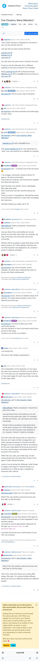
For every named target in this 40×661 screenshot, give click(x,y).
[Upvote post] (34, 81)
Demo (25, 8)
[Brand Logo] (4, 6)
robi (4, 108)
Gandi (13, 476)
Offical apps (32, 4)
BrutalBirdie (7, 165)
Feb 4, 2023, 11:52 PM (21, 348)
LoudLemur (6, 39)
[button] (3, 658)
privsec (5, 348)
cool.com (4, 57)
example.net (5, 53)
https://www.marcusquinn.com (20, 279)
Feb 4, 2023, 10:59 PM (24, 292)
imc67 (5, 91)
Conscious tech (5, 119)
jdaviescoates (7, 397)
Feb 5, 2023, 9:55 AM (30, 514)
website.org (5, 55)
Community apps (31, 6)
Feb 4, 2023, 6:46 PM (18, 108)
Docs (30, 8)
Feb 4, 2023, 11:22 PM (29, 321)
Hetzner (19, 476)
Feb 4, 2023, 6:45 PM (28, 91)
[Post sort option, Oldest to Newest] (4, 33)
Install (36, 8)
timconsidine (7, 514)
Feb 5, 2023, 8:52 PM (25, 555)
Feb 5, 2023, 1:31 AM (18, 366)
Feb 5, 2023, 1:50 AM (25, 397)
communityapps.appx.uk (8, 542)
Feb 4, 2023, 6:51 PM (29, 165)
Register (6, 645)
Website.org (5, 74)
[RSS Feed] (2, 27)
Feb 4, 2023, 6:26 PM (23, 39)
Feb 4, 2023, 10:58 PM (24, 264)
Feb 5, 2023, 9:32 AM (23, 490)
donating (17, 209)
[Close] (36, 605)
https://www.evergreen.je (24, 277)
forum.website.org (11, 149)
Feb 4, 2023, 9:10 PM (23, 222)
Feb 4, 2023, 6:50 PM (28, 132)
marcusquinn (7, 264)
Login (13, 645)
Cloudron (6, 476)
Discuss (5, 24)
